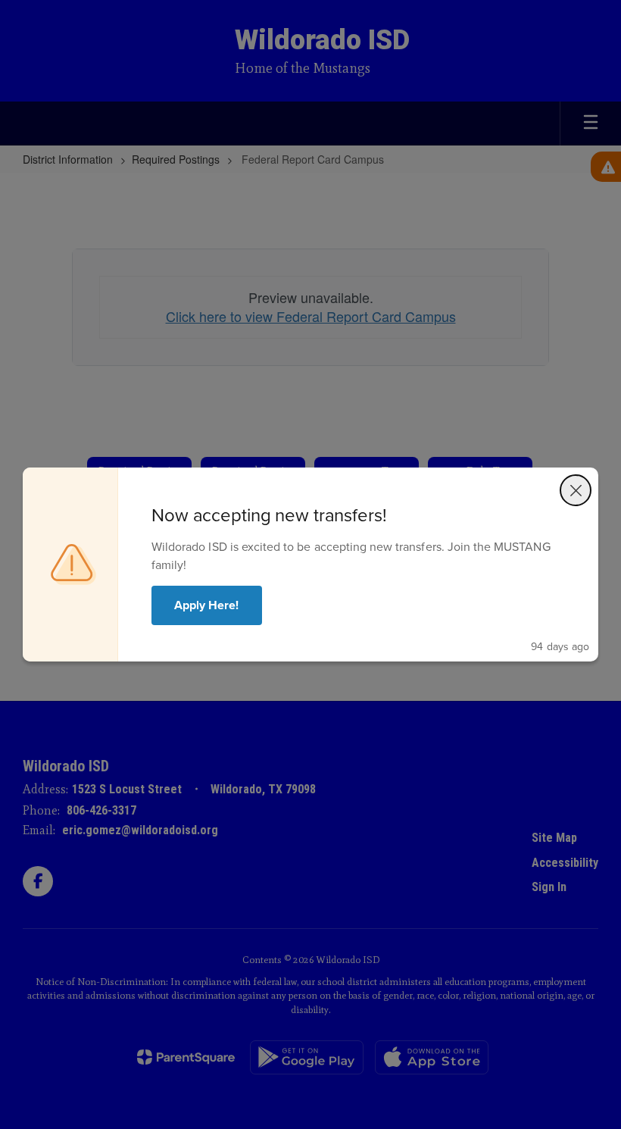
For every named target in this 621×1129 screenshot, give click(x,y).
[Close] (575, 490)
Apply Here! (206, 605)
